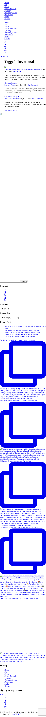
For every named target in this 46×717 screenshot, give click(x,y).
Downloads (8, 15)
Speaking (7, 11)
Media (6, 17)
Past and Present (10, 85)
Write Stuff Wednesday (12, 99)
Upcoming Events (10, 13)
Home (6, 3)
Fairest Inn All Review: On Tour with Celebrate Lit (22, 334)
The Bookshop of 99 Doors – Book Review (20, 336)
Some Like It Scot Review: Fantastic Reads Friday (22, 332)
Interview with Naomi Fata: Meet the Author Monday (23, 69)
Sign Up (3, 694)
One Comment (17, 71)
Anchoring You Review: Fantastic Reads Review (21, 330)
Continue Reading (11, 83)
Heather (5, 56)
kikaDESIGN (16, 714)
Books (6, 7)
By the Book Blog (10, 9)
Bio (5, 5)
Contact (7, 19)
